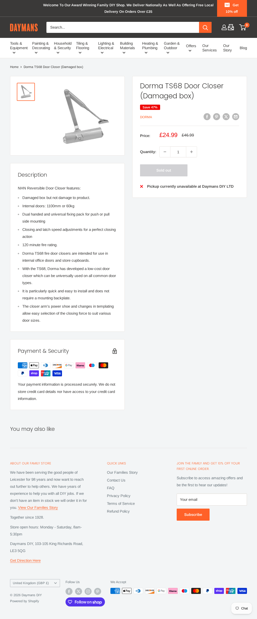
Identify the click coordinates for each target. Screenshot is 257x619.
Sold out (163, 170)
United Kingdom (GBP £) (31, 583)
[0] (243, 27)
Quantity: (148, 152)
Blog (243, 48)
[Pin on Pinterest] (216, 116)
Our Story (227, 47)
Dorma (146, 117)
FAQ (110, 488)
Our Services (209, 47)
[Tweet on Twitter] (226, 116)
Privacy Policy (119, 496)
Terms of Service (121, 503)
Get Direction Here (25, 560)
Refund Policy (118, 511)
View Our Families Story (38, 507)
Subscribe (193, 514)
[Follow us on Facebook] (69, 591)
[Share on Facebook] (207, 116)
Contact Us (116, 480)
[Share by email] (235, 116)
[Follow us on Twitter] (78, 591)
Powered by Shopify (24, 601)
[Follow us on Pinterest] (97, 591)
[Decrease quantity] (165, 152)
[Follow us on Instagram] (88, 591)
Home (14, 67)
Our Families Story (122, 472)
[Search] (205, 27)
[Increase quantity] (191, 152)
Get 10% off (232, 8)
